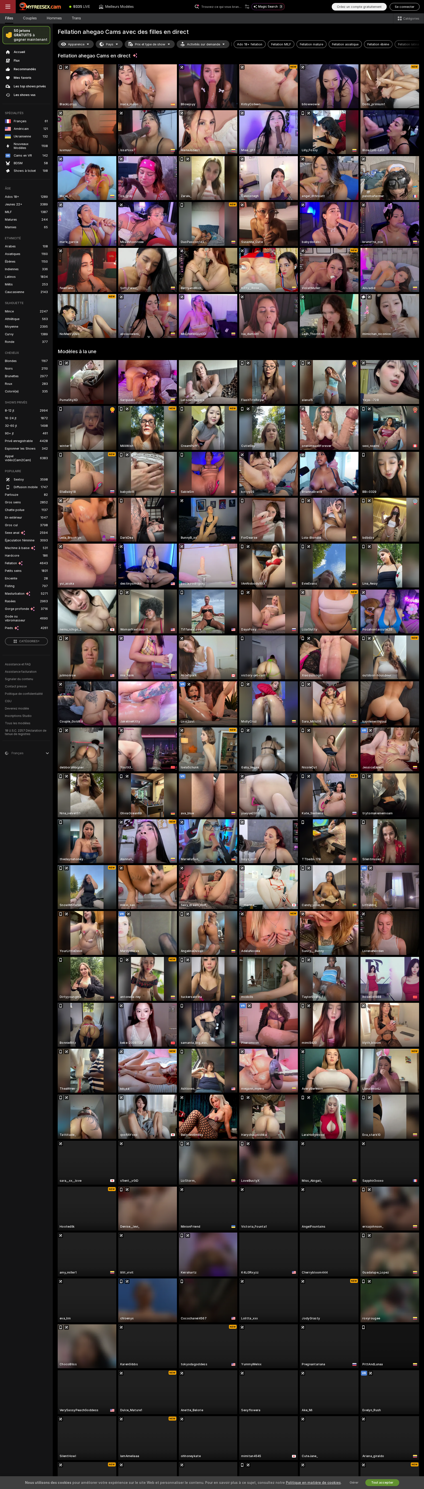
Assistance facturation (21, 671)
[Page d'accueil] (40, 6)
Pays (109, 44)
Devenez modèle (17, 708)
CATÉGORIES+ (29, 641)
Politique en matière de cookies (313, 1483)
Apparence (76, 44)
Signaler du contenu (19, 679)
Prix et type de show (150, 44)
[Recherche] (247, 6)
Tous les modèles (17, 723)
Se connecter (404, 7)
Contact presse (16, 686)
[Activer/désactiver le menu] (8, 6)
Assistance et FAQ (18, 664)
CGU (8, 701)
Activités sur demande (203, 44)
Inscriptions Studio (18, 716)
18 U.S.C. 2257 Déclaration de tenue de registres (25, 732)
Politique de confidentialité (24, 694)
